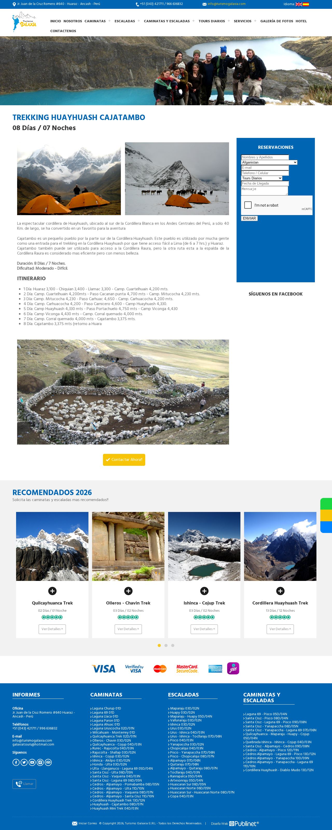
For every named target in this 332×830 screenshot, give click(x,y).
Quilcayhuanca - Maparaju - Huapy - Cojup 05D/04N (276, 736)
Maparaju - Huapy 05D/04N (191, 717)
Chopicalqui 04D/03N (186, 748)
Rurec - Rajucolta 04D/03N (113, 748)
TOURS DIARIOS (212, 21)
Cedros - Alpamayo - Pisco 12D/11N (272, 750)
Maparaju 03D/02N (184, 709)
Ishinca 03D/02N (182, 725)
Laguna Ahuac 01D (106, 725)
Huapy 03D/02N (182, 713)
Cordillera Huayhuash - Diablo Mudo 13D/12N (279, 770)
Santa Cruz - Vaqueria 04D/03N (116, 776)
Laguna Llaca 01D (105, 717)
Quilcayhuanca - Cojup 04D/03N (117, 745)
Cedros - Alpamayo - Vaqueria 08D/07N (122, 793)
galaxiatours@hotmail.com (33, 745)
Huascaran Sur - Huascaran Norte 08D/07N (202, 793)
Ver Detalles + (25, 629)
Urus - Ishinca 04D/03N (187, 733)
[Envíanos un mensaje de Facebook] (326, 527)
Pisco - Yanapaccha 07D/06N (192, 753)
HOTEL (301, 21)
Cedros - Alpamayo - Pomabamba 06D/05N (125, 784)
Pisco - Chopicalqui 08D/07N (192, 756)
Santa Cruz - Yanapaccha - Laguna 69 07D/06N (280, 730)
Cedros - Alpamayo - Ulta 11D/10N (118, 789)
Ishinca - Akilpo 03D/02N (111, 761)
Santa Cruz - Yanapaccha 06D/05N (271, 726)
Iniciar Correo (88, 823)
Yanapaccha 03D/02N (187, 745)
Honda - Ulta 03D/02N (109, 765)
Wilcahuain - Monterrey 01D (113, 733)
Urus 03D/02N (180, 728)
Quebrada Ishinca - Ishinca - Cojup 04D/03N (278, 742)
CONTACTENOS (63, 31)
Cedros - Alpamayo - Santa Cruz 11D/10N (123, 796)
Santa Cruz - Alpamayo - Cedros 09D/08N (277, 746)
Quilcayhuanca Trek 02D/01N (114, 737)
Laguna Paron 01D (106, 721)
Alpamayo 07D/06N (185, 761)
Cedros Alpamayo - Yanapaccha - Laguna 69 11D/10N (278, 764)
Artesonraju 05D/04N (186, 781)
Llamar (28, 784)
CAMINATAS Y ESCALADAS (167, 21)
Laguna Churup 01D (106, 709)
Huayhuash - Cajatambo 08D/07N (117, 804)
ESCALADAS (125, 21)
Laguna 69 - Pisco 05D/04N (266, 714)
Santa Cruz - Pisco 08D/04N (266, 718)
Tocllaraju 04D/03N (185, 773)
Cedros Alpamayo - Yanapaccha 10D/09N (277, 758)
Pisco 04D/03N (181, 740)
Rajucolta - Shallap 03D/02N (114, 753)
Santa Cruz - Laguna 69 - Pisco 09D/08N (276, 722)
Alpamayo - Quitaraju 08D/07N (194, 768)
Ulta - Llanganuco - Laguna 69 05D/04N (122, 769)
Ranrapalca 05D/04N (186, 776)
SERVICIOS (242, 21)
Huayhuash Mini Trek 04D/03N (115, 809)
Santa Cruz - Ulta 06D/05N (112, 773)
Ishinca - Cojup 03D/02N (110, 756)
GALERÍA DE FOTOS (276, 21)
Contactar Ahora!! (126, 459)
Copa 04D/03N (181, 796)
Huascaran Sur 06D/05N (188, 784)
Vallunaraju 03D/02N (186, 720)
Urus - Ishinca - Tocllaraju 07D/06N (196, 737)
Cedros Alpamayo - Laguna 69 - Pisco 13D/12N (280, 754)
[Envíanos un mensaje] (326, 515)
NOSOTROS (73, 21)
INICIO (55, 21)
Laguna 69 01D (103, 713)
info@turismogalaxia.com (227, 4)
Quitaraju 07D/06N (184, 765)
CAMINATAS (95, 21)
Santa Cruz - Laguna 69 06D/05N (117, 781)
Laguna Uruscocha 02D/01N (113, 728)
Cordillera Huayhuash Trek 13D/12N (118, 801)
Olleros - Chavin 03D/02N (111, 741)
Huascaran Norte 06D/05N (190, 788)
